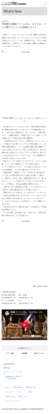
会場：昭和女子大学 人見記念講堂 (14, 377)
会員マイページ (39, 353)
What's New (18, 387)
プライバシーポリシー (13, 401)
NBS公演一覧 (30, 387)
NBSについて (23, 396)
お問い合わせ (10, 396)
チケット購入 (10, 353)
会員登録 (24, 353)
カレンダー (9, 392)
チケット (20, 392)
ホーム (7, 387)
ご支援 (29, 392)
